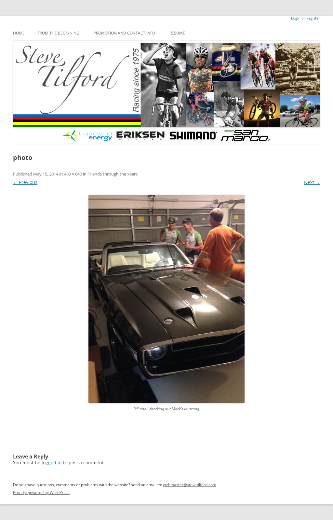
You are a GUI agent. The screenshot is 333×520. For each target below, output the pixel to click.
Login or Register (305, 18)
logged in (52, 462)
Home (19, 33)
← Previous (25, 182)
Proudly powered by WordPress (41, 492)
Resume (177, 33)
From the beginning (58, 33)
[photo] (166, 299)
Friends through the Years (112, 174)
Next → (312, 182)
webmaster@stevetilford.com (189, 484)
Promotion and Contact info (124, 33)
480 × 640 (73, 174)
